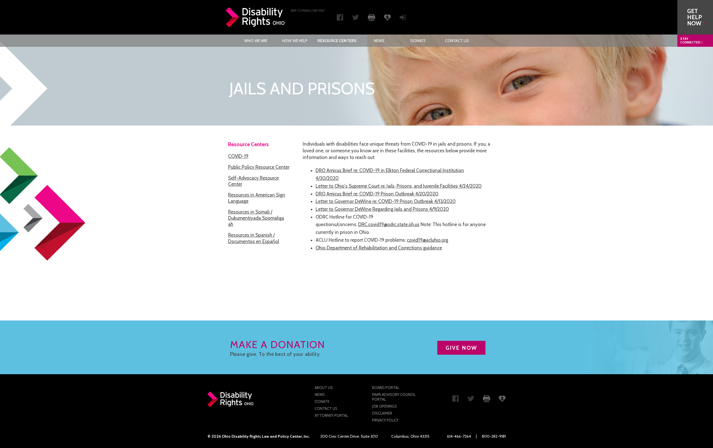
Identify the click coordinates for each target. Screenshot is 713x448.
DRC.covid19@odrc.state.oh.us (388, 224)
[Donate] (387, 16)
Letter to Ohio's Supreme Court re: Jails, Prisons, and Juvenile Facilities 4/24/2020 (399, 186)
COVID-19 (238, 156)
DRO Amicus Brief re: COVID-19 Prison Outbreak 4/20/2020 (377, 194)
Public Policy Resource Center (258, 167)
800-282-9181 (494, 436)
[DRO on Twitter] (355, 18)
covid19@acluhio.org (427, 240)
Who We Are (255, 40)
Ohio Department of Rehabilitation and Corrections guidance (379, 248)
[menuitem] (255, 41)
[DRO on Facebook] (340, 18)
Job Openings (384, 406)
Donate (418, 40)
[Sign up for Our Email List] (403, 18)
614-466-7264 (459, 436)
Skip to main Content (307, 11)
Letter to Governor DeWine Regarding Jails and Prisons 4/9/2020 (382, 209)
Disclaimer (382, 413)
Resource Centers (337, 40)
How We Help (295, 40)
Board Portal (385, 387)
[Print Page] (371, 16)
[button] (695, 17)
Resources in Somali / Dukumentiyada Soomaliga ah (256, 218)
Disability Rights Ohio (255, 17)
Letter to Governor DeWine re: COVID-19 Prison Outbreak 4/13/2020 (386, 201)
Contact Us (457, 40)
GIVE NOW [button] (461, 347)
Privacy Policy (385, 420)
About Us (324, 387)
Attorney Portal (331, 415)
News (379, 40)
